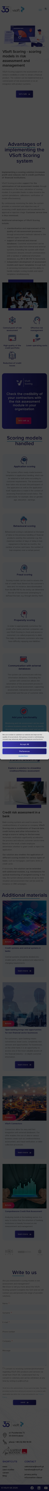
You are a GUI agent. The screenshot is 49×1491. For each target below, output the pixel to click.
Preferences (24, 751)
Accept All (24, 744)
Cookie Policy (23, 756)
